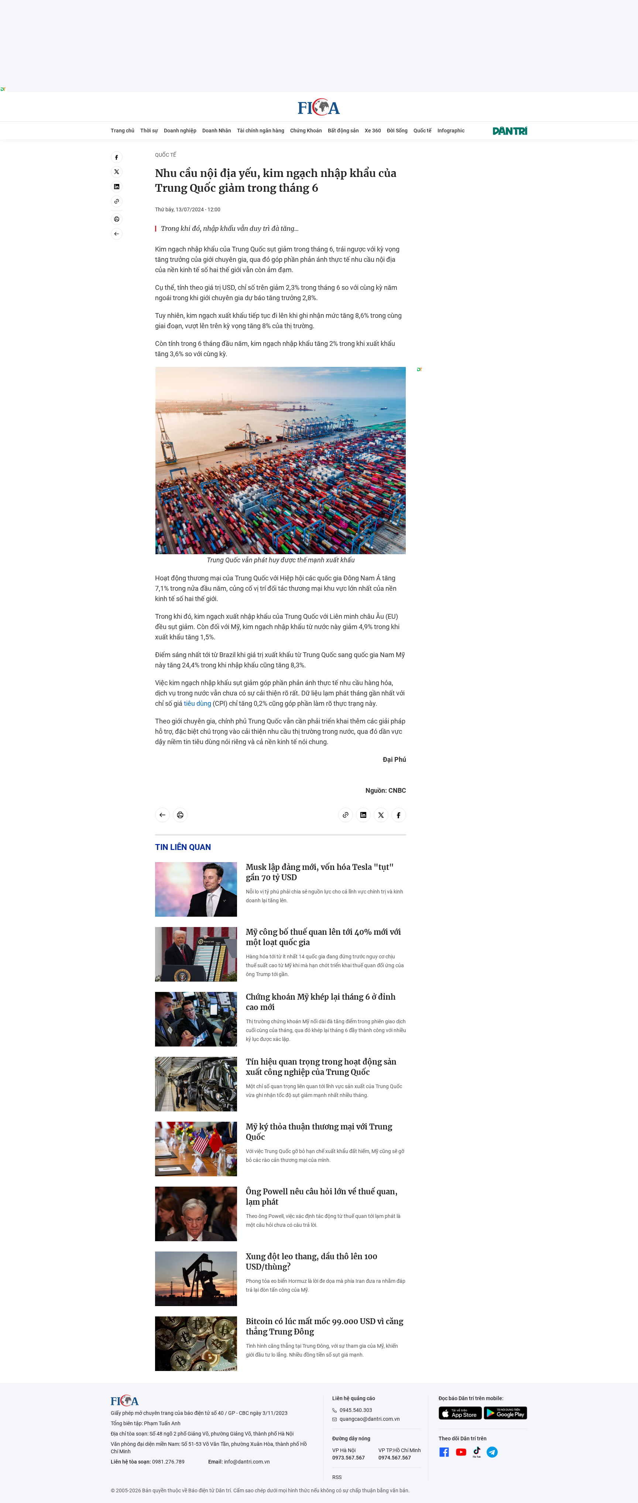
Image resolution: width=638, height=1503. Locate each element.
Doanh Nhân (216, 130)
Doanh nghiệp (180, 130)
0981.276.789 (168, 1462)
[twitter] (117, 172)
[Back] (117, 234)
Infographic (451, 130)
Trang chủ (122, 130)
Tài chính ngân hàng (260, 130)
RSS (337, 1477)
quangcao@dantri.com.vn (370, 1419)
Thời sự (149, 130)
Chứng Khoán (306, 130)
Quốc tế (423, 130)
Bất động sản (343, 130)
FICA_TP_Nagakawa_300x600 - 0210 (472, 155)
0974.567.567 (394, 1458)
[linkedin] (117, 186)
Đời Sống (397, 130)
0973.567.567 (348, 1458)
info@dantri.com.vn (247, 1462)
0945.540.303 (356, 1410)
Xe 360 (373, 130)
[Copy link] (117, 201)
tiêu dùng (197, 703)
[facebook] (117, 157)
